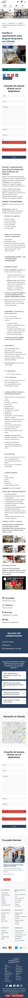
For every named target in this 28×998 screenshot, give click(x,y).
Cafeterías (17, 902)
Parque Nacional (5, 895)
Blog (6, 970)
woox (24, 742)
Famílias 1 (7, 182)
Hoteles (3, 915)
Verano (3, 897)
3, (12, 182)
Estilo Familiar (9, 642)
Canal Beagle (4, 893)
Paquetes (3, 901)
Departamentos (5, 913)
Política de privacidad (17, 995)
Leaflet (20, 742)
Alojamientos (16, 7)
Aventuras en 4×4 (5, 905)
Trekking (3, 903)
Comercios (18, 976)
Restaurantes (22, 7)
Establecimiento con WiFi (12, 648)
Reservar (7, 879)
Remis (2, 939)
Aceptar (8, 995)
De (3, 140)
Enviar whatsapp (15, 69)
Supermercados (5, 937)
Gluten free (18, 906)
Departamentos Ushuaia (8, 601)
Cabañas (3, 917)
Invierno (3, 899)
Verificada (6, 78)
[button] (18, 2)
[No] (26, 992)
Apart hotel (4, 921)
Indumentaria (4, 933)
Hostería (17, 924)
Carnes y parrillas (19, 898)
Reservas (7, 645)
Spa (2, 935)
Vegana (17, 904)
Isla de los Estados (19, 940)
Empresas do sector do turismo (8, 976)
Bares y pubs (18, 900)
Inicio (6, 965)
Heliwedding (18, 938)
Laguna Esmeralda (19, 930)
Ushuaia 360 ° (18, 933)
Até (3, 147)
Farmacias (3, 930)
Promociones (4, 7)
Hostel (3, 919)
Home (4, 23)
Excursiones (10, 7)
